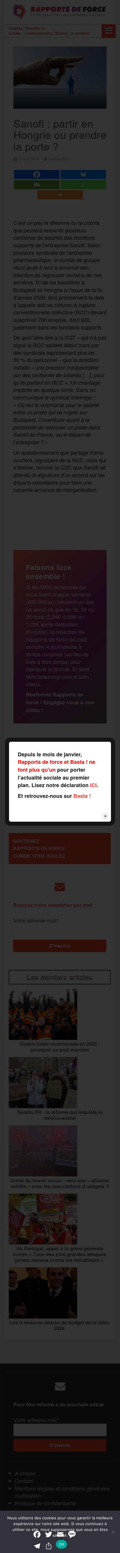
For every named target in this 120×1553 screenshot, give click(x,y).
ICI (93, 785)
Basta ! (82, 796)
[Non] (113, 1532)
